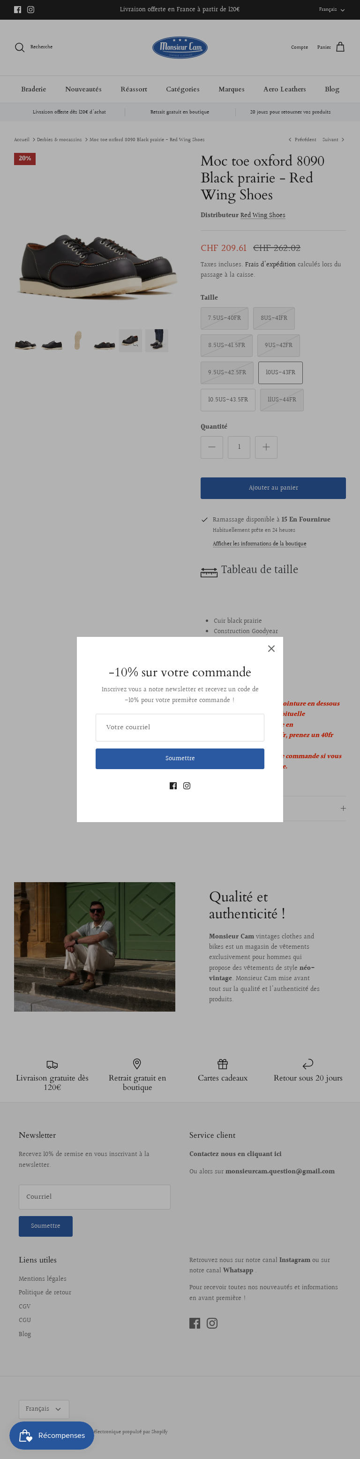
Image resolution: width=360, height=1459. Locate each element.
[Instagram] (186, 785)
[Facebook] (173, 785)
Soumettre (180, 759)
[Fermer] (271, 648)
